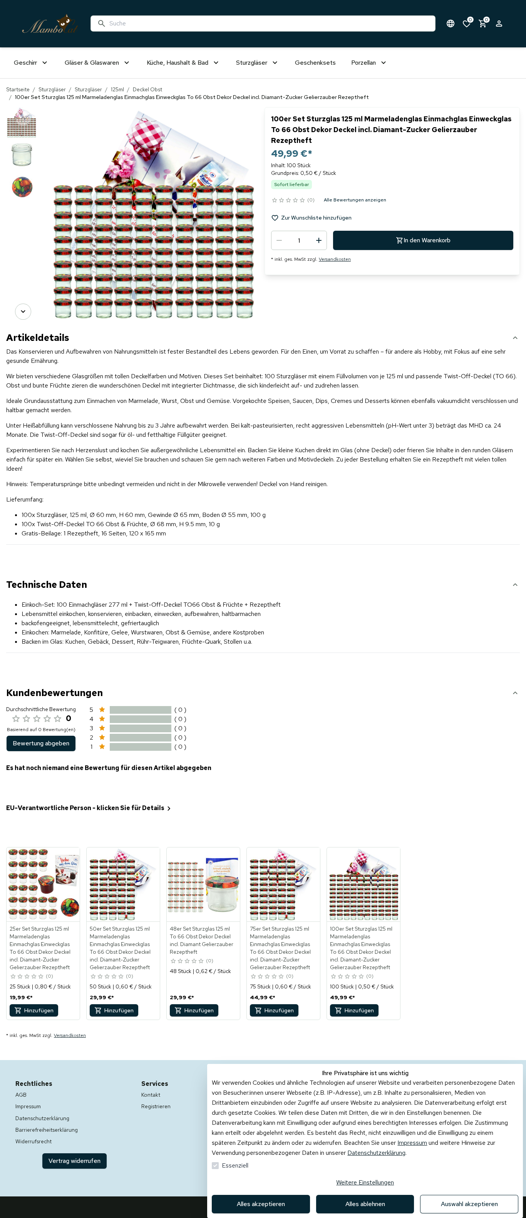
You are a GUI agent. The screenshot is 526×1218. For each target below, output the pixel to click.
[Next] (23, 311)
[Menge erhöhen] (319, 240)
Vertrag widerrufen (75, 1161)
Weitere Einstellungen (365, 1182)
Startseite (18, 89)
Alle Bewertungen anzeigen (355, 200)
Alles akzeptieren (261, 1204)
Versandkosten (335, 259)
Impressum (412, 1143)
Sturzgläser (52, 89)
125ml (117, 89)
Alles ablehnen (365, 1204)
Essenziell (235, 1165)
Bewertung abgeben (41, 743)
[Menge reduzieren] (279, 240)
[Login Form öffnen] (499, 23)
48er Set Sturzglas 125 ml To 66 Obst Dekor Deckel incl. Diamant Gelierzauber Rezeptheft (201, 940)
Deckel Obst (147, 89)
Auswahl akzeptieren (469, 1204)
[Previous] (23, 118)
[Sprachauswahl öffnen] (450, 23)
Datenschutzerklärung (376, 1153)
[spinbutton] (299, 240)
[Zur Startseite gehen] (50, 24)
